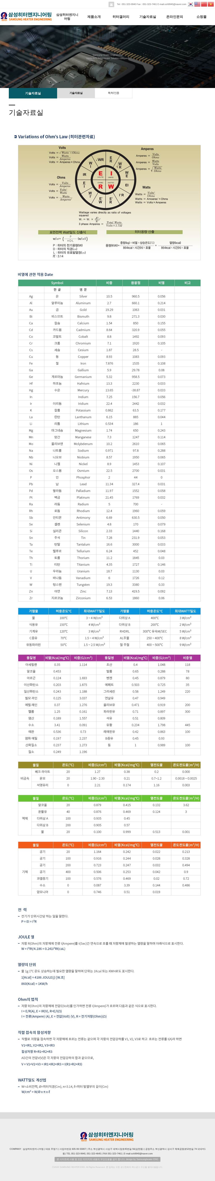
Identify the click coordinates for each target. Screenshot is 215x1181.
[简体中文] (204, 3)
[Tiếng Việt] (211, 3)
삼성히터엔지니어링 (67, 16)
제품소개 (94, 16)
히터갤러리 (121, 16)
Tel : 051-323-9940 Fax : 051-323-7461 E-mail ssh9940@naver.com (151, 4)
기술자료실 (147, 16)
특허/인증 (113, 92)
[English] (197, 3)
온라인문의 (174, 16)
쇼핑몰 (202, 16)
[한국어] (190, 3)
